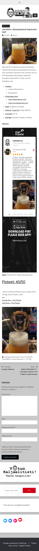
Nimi (4, 419)
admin (15, 35)
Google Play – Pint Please (11, 300)
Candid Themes (24, 546)
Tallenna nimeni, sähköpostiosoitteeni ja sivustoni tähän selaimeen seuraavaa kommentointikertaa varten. (16, 449)
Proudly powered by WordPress (15, 543)
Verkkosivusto (7, 436)
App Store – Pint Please (11, 303)
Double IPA (28, 357)
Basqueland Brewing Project (14, 357)
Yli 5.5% (28, 359)
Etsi (29, 490)
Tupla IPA (15, 110)
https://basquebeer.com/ (17, 99)
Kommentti (6, 394)
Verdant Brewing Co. (18, 359)
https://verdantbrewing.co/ (18, 103)
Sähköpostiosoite (9, 427)
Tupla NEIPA (6, 359)
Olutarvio (6, 26)
